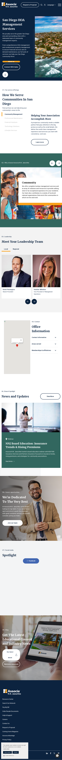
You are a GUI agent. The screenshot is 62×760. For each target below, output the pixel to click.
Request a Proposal (30, 5)
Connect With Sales (11, 67)
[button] (8, 755)
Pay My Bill (5, 707)
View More (50, 396)
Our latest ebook (10, 654)
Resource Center (7, 699)
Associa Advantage (8, 735)
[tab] (16, 114)
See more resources (11, 664)
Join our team (13, 523)
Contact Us (6, 723)
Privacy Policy (6, 739)
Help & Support (7, 715)
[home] (9, 5)
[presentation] (52, 163)
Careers (5, 719)
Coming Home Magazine (10, 731)
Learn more (6, 748)
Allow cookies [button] (7, 752)
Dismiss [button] (15, 752)
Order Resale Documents (10, 711)
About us (11, 61)
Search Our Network (8, 703)
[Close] (21, 340)
